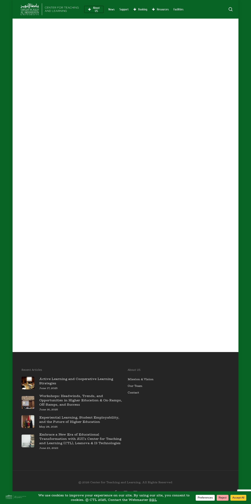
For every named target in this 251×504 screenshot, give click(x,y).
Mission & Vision (141, 379)
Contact (133, 392)
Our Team (135, 386)
